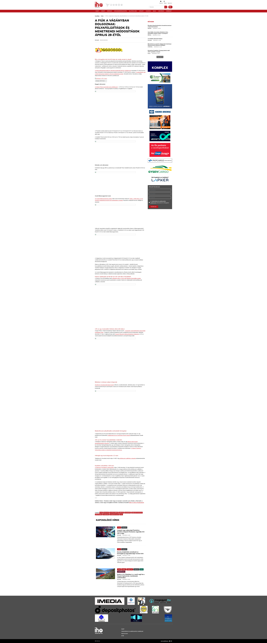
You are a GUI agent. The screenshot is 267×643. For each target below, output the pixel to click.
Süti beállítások (164, 641)
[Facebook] (160, 1)
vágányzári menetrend (137, 512)
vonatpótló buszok (114, 514)
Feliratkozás (153, 206)
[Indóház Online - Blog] (114, 5)
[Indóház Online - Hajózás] (119, 5)
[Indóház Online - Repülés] (108, 5)
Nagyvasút (124, 527)
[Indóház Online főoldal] (122, 5)
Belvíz (141, 569)
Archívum (161, 11)
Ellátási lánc (133, 11)
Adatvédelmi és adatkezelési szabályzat (132, 631)
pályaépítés (128, 512)
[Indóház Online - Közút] (111, 5)
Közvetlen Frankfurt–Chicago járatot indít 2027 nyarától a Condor (159, 51)
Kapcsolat (161, 3)
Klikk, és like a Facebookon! (136, 502)
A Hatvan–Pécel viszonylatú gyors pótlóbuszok (106, 87)
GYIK (122, 636)
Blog (154, 11)
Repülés (109, 11)
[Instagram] (163, 1)
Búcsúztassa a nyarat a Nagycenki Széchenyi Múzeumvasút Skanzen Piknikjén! (159, 44)
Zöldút (141, 11)
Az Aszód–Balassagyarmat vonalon (103, 198)
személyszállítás (114, 512)
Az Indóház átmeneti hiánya (155, 38)
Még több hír (160, 57)
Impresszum (124, 633)
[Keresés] (165, 7)
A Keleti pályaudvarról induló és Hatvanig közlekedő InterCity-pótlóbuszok (113, 70)
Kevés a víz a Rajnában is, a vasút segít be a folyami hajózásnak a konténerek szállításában (130, 576)
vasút (101, 512)
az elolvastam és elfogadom (159, 202)
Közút (103, 11)
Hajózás (148, 11)
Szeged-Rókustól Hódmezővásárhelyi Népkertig (127, 334)
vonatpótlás (106, 514)
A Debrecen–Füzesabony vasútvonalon (104, 467)
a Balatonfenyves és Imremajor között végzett (119, 435)
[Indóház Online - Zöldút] (116, 5)
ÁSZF (122, 629)
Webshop (168, 11)
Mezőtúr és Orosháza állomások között (104, 385)
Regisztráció (170, 3)
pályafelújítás (98, 514)
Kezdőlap (97, 16)
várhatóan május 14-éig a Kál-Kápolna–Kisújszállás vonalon (126, 278)
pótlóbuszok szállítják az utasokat (128, 458)
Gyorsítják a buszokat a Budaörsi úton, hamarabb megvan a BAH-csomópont (158, 32)
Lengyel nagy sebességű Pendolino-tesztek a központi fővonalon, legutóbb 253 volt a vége (130, 531)
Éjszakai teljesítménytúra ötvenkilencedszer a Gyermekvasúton (159, 26)
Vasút (97, 11)
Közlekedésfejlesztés (120, 11)
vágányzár (121, 512)
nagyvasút (106, 512)
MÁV (121, 514)
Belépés (165, 3)
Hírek (102, 16)
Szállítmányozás (121, 571)
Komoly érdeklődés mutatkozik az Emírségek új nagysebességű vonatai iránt (130, 553)
